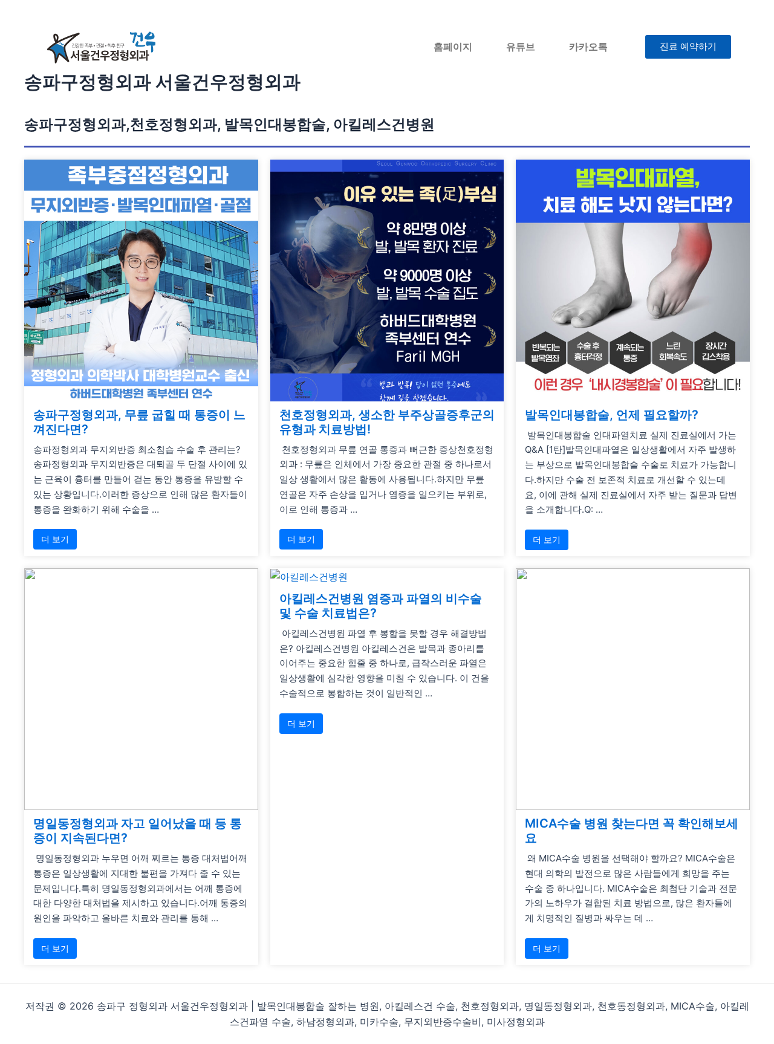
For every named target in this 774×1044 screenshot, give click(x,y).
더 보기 (55, 539)
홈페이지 (453, 47)
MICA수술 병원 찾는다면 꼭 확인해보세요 (631, 830)
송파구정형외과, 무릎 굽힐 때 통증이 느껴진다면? (139, 421)
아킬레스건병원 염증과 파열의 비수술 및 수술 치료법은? (380, 605)
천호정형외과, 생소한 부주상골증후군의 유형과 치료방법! (387, 421)
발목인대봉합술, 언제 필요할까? (611, 414)
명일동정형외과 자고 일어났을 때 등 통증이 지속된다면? (137, 830)
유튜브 (520, 47)
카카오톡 (588, 47)
